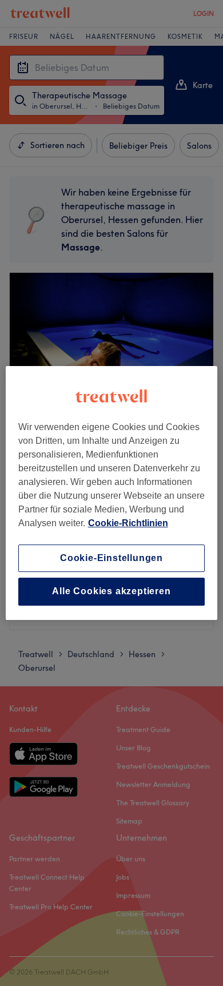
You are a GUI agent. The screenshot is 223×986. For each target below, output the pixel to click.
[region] (112, 493)
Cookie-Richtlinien (128, 523)
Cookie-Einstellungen (111, 558)
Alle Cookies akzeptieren (111, 592)
